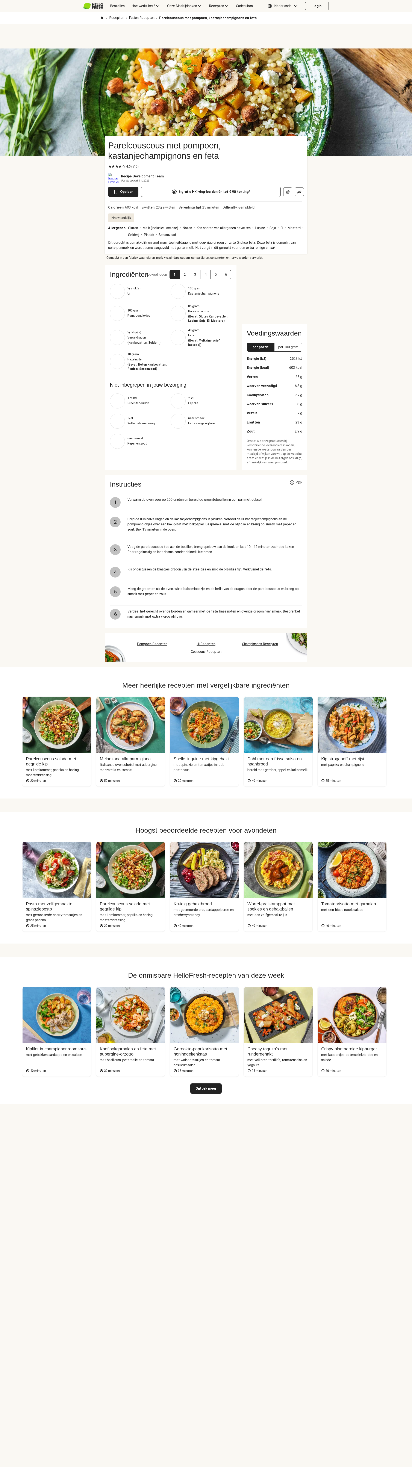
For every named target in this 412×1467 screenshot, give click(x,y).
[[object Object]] (287, 191)
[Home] (102, 18)
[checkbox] (110, 166)
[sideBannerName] (274, 292)
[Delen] (299, 191)
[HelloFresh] (93, 6)
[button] (284, 6)
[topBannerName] (206, 36)
